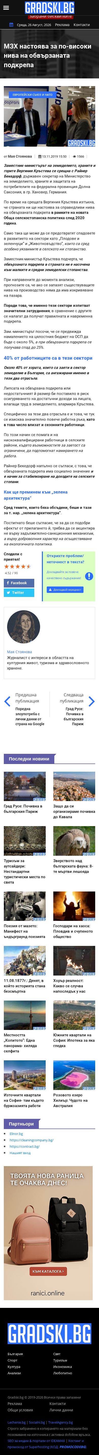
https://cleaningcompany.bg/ (32, 1140)
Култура (14, 1366)
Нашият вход (20, 1153)
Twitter (17, 593)
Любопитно (62, 1373)
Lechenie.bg (17, 1422)
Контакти (82, 24)
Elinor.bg (16, 1133)
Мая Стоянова (20, 156)
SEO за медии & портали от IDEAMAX (36, 1440)
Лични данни (61, 1409)
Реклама (62, 24)
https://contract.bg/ (25, 1146)
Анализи (14, 1373)
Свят (56, 1354)
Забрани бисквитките (50, 16)
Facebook (18, 583)
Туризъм (60, 1360)
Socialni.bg (37, 1422)
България (15, 1354)
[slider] (18, 566)
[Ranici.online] (48, 1233)
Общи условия (20, 1409)
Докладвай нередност (67, 589)
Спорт (12, 1360)
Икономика (62, 1366)
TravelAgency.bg (60, 1422)
